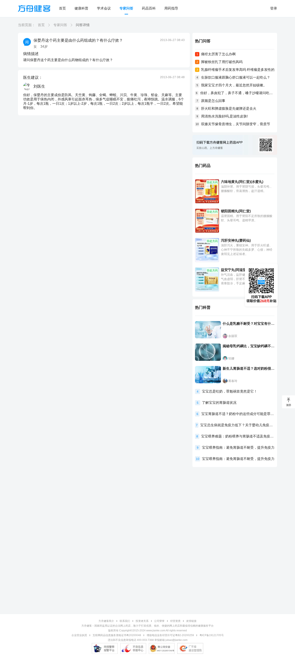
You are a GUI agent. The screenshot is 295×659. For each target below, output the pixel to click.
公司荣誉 (159, 621)
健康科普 (81, 8)
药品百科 (149, 8)
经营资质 (175, 621)
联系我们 (125, 621)
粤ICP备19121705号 (212, 635)
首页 (62, 8)
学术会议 (104, 8)
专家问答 (126, 8)
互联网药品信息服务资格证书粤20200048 (117, 635)
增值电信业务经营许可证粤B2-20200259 (170, 635)
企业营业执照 (79, 635)
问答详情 (83, 25)
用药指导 (171, 8)
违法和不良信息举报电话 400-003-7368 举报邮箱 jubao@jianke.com (147, 640)
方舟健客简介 (106, 621)
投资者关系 (142, 621)
